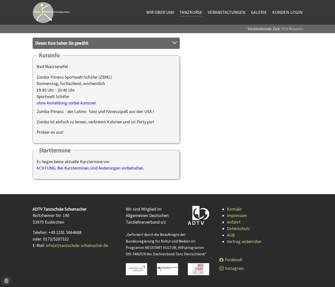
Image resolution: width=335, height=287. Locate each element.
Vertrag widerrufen (244, 241)
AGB (231, 235)
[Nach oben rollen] (323, 275)
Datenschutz (238, 228)
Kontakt (234, 209)
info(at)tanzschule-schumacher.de (77, 245)
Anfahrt (234, 222)
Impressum (237, 215)
